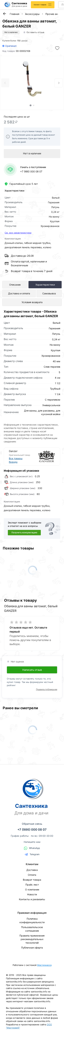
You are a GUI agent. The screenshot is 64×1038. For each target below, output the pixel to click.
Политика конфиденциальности (32, 920)
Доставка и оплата (19, 293)
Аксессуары (32, 13)
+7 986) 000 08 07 (31, 171)
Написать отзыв (32, 669)
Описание (15, 284)
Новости (32, 894)
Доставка (32, 869)
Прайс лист (32, 884)
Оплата (32, 874)
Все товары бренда (16, 460)
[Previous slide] (5, 82)
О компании (32, 889)
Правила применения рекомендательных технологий (32, 939)
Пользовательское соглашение (32, 929)
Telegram (34, 854)
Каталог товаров (40, 5)
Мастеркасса (44, 965)
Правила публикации (46, 689)
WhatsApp (34, 848)
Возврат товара (32, 879)
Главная (14, 13)
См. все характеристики (18, 232)
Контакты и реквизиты (32, 899)
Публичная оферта (32, 947)
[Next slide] (59, 82)
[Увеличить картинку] (32, 79)
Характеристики (45, 284)
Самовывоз (49, 293)
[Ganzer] (43, 456)
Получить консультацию (24, 532)
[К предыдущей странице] (4, 13)
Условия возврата (32, 302)
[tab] (30, 105)
